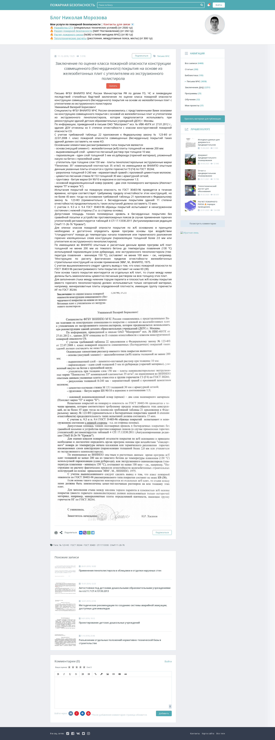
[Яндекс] (76, 713)
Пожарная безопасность (72, 5)
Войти (219, 5)
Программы (193, 93)
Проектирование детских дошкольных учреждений (109, 622)
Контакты (195, 733)
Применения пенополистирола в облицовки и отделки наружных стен (120, 570)
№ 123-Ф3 (64, 545)
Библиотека (194, 75)
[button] (58, 674)
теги (220, 733)
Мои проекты (194, 105)
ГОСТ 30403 (89, 545)
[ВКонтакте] (80, 532)
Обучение (192, 99)
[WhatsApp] (89, 532)
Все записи (194, 63)
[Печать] (57, 532)
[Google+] (88, 713)
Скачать (113, 85)
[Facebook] (82, 713)
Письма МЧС (163, 56)
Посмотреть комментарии (202, 223)
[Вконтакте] (70, 713)
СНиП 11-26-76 (117, 545)
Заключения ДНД (197, 87)
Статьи (191, 69)
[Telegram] (93, 532)
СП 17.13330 (103, 545)
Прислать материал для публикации (202, 118)
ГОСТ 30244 (76, 545)
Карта (208, 733)
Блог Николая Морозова (78, 17)
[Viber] (85, 532)
